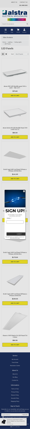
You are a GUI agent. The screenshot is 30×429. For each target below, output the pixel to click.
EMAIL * (9, 218)
